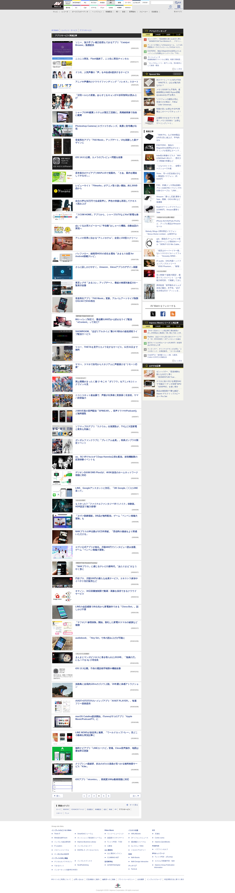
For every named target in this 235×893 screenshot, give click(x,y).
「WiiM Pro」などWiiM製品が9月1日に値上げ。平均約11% (168, 137)
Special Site (154, 74)
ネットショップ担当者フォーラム (89, 838)
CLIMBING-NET (113, 857)
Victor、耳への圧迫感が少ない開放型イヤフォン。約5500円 (168, 176)
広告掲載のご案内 (92, 879)
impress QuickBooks (162, 842)
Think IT (57, 834)
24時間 (157, 35)
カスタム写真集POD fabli (165, 861)
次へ (136, 796)
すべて (58, 809)
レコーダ (65, 12)
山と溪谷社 (109, 850)
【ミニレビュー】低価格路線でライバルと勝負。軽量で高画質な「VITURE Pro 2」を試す (165, 59)
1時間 (148, 35)
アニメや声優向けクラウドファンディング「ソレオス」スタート (106, 82)
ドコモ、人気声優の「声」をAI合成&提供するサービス (102, 72)
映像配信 (109, 12)
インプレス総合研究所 (62, 842)
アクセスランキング (157, 31)
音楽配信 (154, 12)
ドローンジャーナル (61, 850)
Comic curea (159, 838)
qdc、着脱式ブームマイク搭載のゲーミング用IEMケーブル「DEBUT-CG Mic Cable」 (168, 241)
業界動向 (132, 12)
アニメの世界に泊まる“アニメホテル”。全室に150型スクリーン (106, 238)
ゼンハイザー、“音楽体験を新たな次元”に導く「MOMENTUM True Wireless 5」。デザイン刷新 (165, 41)
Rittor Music (109, 830)
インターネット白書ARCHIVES (65, 870)
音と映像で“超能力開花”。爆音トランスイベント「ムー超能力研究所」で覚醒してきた (168, 277)
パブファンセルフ (161, 849)
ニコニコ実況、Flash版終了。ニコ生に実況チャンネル (102, 59)
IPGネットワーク (158, 853)
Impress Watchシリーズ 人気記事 (164, 323)
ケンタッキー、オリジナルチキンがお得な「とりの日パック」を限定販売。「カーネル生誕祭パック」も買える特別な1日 (165, 351)
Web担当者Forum (60, 838)
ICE (153, 830)
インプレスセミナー (84, 846)
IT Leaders (58, 846)
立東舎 (109, 846)
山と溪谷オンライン (114, 853)
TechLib (134, 869)
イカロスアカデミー (138, 850)
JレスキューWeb (137, 846)
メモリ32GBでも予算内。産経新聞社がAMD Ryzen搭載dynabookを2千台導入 (168, 92)
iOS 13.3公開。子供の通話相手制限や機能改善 (98, 668)
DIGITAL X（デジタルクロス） (88, 850)
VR (116, 809)
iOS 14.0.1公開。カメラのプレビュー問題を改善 (99, 157)
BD (117, 12)
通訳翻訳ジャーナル (138, 842)
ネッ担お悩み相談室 (61, 854)
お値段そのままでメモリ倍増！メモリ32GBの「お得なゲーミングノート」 (168, 120)
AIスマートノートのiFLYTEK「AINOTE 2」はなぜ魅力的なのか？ (168, 82)
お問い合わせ (79, 879)
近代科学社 (109, 862)
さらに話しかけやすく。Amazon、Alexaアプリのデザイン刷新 (106, 267)
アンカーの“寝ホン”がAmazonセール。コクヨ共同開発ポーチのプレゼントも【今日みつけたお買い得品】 (165, 47)
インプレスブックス (84, 861)
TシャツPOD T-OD (114, 842)
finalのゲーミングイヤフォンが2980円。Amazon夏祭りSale (168, 209)
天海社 (157, 834)
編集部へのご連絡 (108, 879)
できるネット (59, 866)
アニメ (67, 813)
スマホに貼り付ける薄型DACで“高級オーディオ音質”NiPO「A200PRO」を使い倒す (168, 384)
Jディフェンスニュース (139, 838)
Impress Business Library (86, 842)
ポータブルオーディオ (80, 12)
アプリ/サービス (124, 809)
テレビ (55, 12)
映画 (110, 809)
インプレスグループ (154, 879)
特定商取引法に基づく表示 (174, 879)
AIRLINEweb (136, 834)
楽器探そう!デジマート (115, 838)
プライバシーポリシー (126, 879)
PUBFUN (155, 846)
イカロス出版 (133, 830)
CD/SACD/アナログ (77, 809)
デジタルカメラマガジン (63, 862)
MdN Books (135, 857)
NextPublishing (83, 865)
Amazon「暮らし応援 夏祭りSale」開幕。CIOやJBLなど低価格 (168, 199)
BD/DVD (66, 809)
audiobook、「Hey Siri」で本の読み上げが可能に (100, 638)
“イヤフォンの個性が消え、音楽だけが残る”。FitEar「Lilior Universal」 (168, 102)
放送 (123, 12)
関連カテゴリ (64, 806)
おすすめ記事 (155, 366)
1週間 (168, 35)
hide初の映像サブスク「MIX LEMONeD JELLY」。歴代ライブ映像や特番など (168, 158)
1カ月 (178, 35)
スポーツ (59, 813)
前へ (56, 796)
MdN (130, 854)
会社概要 (140, 879)
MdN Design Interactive (139, 862)
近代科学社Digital (113, 865)
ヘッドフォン (97, 12)
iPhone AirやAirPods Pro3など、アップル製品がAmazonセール (168, 223)
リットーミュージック (115, 834)
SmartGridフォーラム (85, 834)
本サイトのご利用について (61, 879)
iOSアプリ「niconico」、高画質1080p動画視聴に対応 (102, 779)
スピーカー (144, 12)
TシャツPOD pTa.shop (164, 857)
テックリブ (132, 866)
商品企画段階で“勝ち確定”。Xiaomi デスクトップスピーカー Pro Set (168, 393)
